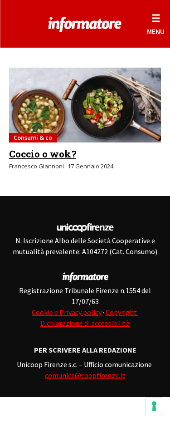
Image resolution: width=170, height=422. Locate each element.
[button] (156, 23)
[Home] (85, 22)
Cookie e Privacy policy (67, 312)
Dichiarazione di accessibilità (85, 323)
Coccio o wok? (42, 153)
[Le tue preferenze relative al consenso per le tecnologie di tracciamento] (154, 406)
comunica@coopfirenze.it (85, 375)
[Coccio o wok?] (85, 105)
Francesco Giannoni (36, 166)
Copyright (122, 312)
